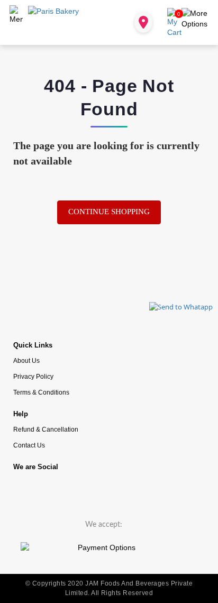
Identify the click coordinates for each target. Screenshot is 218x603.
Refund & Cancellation (45, 429)
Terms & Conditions (41, 392)
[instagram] (58, 491)
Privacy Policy (33, 376)
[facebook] (26, 491)
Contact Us (29, 445)
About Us (26, 360)
